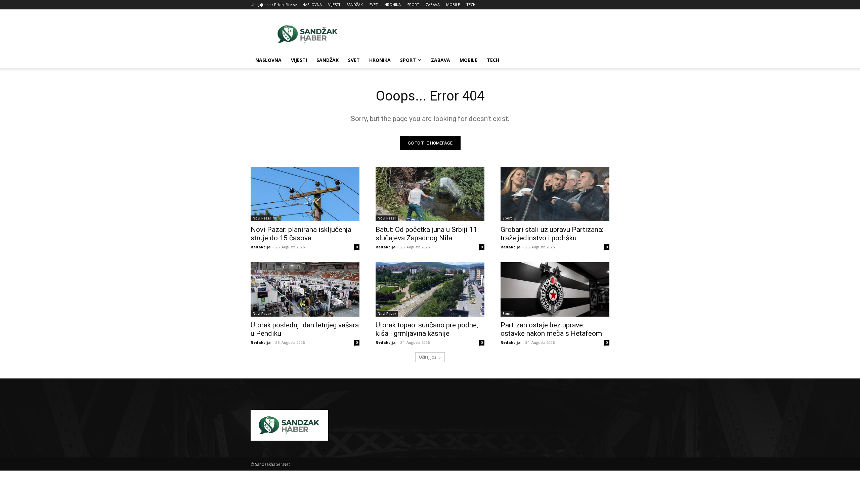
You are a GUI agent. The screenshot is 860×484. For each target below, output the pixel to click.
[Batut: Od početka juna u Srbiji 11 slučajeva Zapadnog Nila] (430, 194)
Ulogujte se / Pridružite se (274, 4)
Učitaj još (427, 357)
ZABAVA (433, 4)
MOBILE (453, 4)
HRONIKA (392, 4)
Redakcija (261, 246)
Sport (507, 218)
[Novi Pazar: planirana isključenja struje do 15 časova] (305, 194)
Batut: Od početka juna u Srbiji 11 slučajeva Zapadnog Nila (426, 234)
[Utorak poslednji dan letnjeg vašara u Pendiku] (305, 289)
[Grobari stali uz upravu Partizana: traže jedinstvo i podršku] (555, 194)
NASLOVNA (312, 4)
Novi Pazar (262, 218)
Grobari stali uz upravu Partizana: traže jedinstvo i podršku (552, 234)
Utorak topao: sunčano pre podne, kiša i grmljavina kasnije (427, 329)
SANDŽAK (354, 4)
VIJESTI (334, 4)
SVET (373, 4)
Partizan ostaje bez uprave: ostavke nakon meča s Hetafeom (551, 329)
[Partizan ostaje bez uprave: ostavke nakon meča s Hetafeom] (555, 289)
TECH (471, 4)
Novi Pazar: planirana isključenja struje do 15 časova (301, 234)
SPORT (413, 4)
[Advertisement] (487, 34)
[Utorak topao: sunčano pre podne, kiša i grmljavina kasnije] (430, 289)
